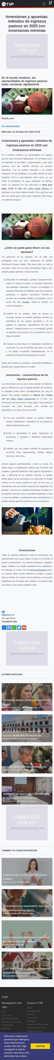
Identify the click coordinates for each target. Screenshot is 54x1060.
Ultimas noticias (10, 1018)
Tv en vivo (7, 1015)
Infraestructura (34, 1031)
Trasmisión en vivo (36, 1027)
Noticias (31, 1021)
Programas (7, 1025)
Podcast (6, 1028)
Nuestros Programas (37, 1024)
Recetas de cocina (11, 1022)
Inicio (29, 1008)
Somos (30, 1014)
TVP (4, 1012)
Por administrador (11, 126)
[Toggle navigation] (44, 4)
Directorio (32, 1017)
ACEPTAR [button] (40, 1046)
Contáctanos (33, 1011)
